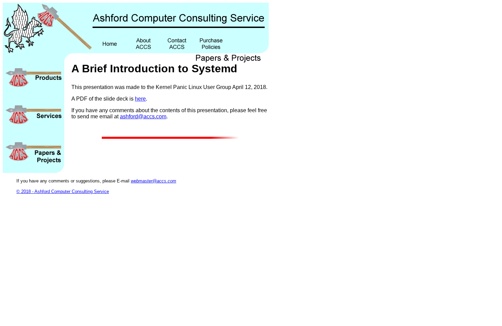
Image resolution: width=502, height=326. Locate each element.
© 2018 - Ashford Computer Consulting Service (62, 191)
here (140, 99)
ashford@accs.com (143, 116)
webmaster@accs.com (153, 180)
